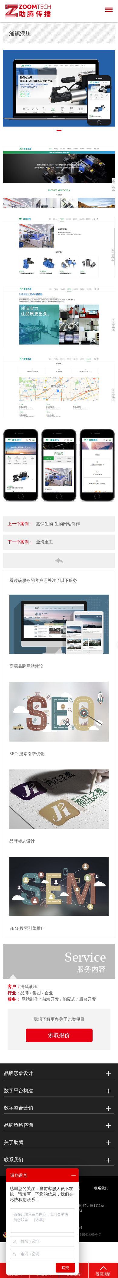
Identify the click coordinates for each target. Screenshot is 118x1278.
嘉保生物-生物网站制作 (58, 524)
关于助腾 (13, 1142)
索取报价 (59, 1035)
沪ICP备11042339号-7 (84, 1235)
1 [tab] (59, 130)
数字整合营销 (18, 1107)
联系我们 (13, 1159)
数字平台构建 (18, 1090)
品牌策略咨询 (18, 1125)
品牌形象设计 (18, 1073)
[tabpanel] (59, 89)
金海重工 (44, 542)
